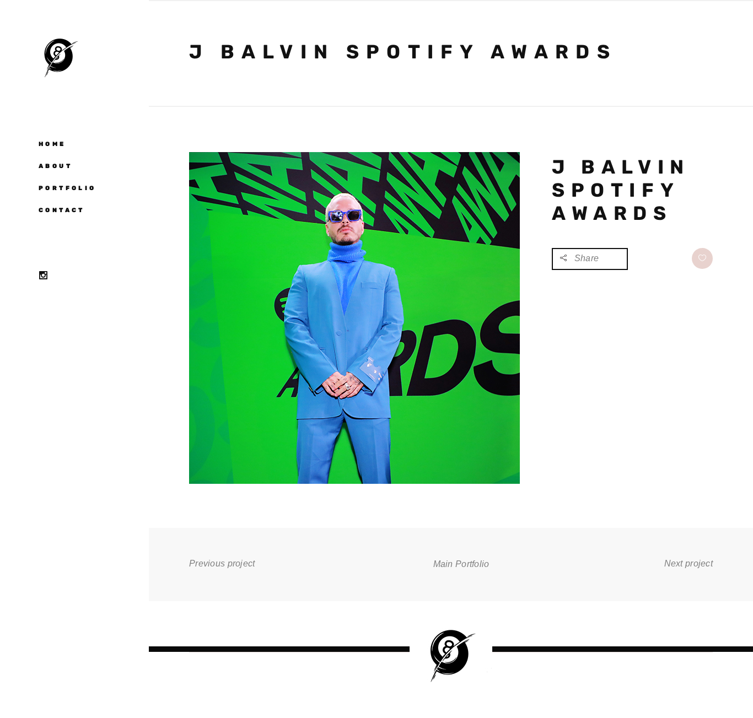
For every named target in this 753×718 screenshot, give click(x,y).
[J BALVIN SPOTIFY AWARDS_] (354, 481)
